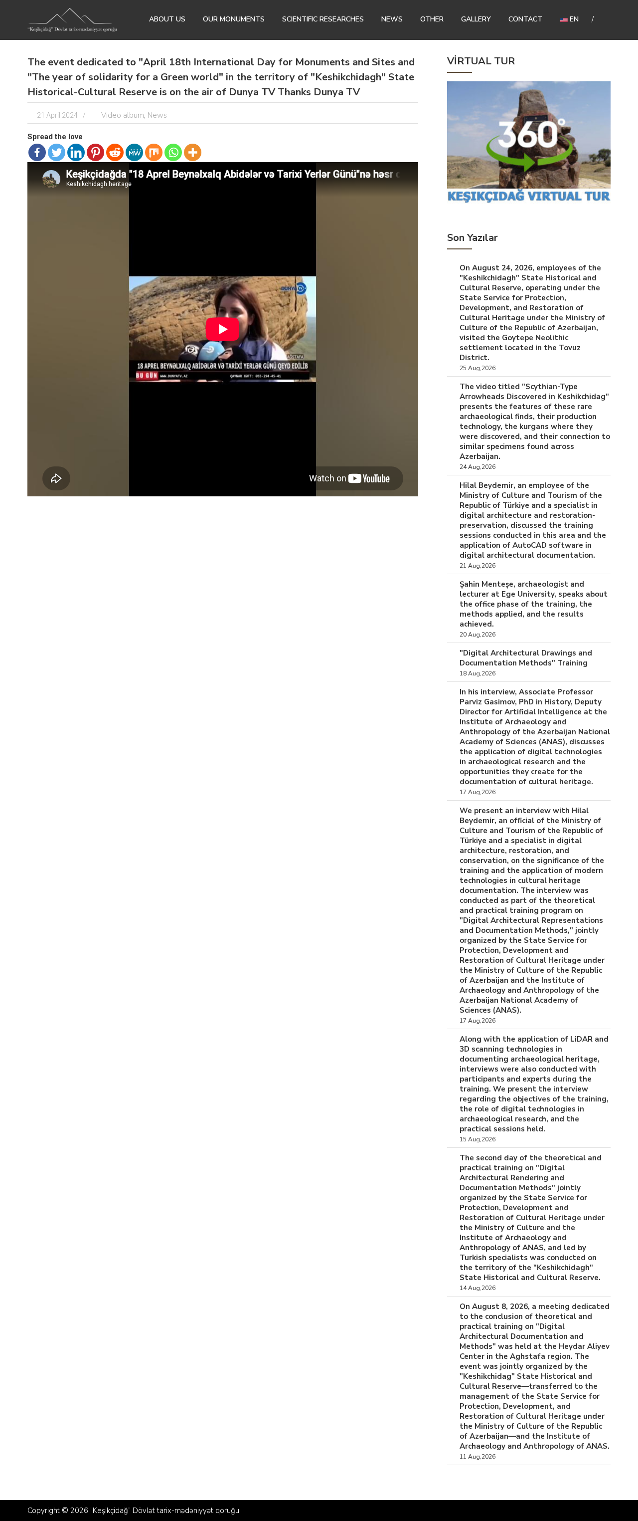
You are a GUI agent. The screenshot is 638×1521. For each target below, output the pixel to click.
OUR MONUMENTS (234, 19)
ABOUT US (167, 19)
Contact (525, 19)
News (392, 19)
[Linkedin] (76, 152)
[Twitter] (56, 152)
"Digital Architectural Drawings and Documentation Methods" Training (526, 658)
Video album (122, 115)
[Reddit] (115, 152)
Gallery (476, 19)
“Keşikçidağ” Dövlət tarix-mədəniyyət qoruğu (164, 1511)
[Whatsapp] (173, 152)
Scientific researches (323, 19)
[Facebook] (37, 152)
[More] (192, 152)
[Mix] (153, 152)
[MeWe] (134, 152)
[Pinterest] (95, 152)
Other (432, 19)
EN (573, 19)
